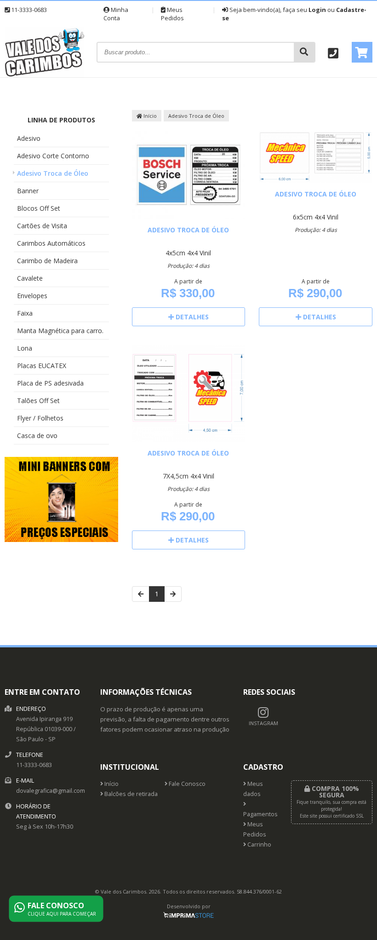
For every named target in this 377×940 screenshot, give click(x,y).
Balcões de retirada (130, 794)
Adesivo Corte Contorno (53, 155)
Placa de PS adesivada (50, 383)
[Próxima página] (173, 594)
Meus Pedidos (172, 14)
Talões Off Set (38, 400)
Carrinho (258, 844)
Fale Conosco (186, 784)
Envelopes (32, 295)
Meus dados (253, 789)
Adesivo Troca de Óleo (52, 173)
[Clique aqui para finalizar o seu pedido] (362, 52)
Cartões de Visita (42, 225)
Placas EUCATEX (41, 365)
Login (317, 10)
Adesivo (28, 138)
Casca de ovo (37, 435)
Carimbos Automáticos (51, 243)
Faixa (25, 313)
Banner (28, 190)
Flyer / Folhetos (40, 418)
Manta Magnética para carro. (60, 330)
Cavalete (30, 278)
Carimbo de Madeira (47, 260)
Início (149, 115)
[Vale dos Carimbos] (45, 74)
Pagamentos (260, 814)
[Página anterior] (140, 594)
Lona (24, 348)
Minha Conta (115, 14)
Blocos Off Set (38, 208)
